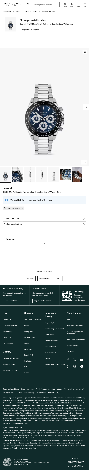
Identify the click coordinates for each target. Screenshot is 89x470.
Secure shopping (27, 389)
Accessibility (41, 392)
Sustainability (29, 392)
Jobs (68, 319)
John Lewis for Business (76, 339)
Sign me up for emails (42, 301)
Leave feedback (11, 301)
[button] (84, 5)
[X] (74, 361)
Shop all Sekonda (48, 11)
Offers (26, 367)
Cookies (19, 392)
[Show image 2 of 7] (86, 107)
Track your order (9, 364)
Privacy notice (8, 392)
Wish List (28, 349)
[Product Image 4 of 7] (41, 174)
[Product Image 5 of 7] (53, 174)
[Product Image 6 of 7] (65, 174)
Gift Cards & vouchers (32, 319)
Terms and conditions (11, 389)
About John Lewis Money (55, 364)
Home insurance (51, 340)
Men (17, 11)
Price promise (8, 343)
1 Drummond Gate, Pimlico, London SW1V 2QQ (52, 403)
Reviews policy (53, 392)
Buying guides (29, 331)
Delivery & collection (11, 358)
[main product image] (12, 24)
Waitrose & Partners (75, 325)
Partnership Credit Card (54, 329)
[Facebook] (68, 361)
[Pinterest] (68, 367)
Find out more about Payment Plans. (15, 423)
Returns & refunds (10, 370)
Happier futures (73, 345)
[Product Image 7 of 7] (77, 174)
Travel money (50, 335)
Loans (47, 358)
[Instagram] (74, 367)
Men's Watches (31, 11)
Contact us (7, 319)
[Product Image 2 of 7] (17, 174)
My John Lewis (29, 337)
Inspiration (28, 361)
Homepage (7, 11)
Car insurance (50, 352)
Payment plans (50, 323)
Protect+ (70, 351)
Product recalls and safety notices (49, 389)
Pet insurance (50, 346)
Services (27, 325)
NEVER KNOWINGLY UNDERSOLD (75, 462)
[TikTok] (81, 367)
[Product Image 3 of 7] (29, 174)
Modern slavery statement (74, 389)
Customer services (10, 325)
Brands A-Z (28, 355)
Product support (9, 331)
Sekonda (30, 279)
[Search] (28, 4)
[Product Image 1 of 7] (5, 174)
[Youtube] (81, 361)
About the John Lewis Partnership (75, 332)
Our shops (7, 337)
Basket (26, 343)
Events (26, 373)
